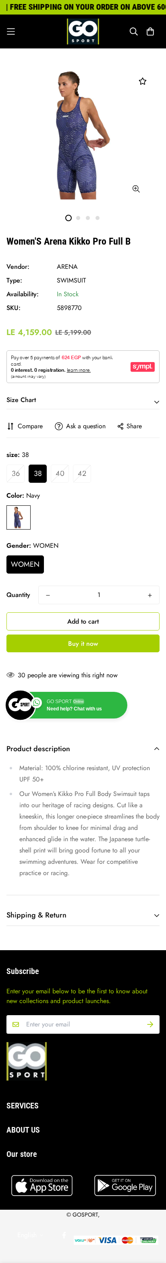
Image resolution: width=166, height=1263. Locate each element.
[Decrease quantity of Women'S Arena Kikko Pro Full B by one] (48, 595)
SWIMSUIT (71, 280)
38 (38, 473)
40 (60, 473)
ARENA (67, 266)
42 (82, 473)
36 (16, 473)
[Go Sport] (83, 31)
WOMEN (25, 564)
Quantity (18, 594)
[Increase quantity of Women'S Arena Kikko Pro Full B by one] (150, 595)
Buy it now (83, 643)
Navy (18, 517)
